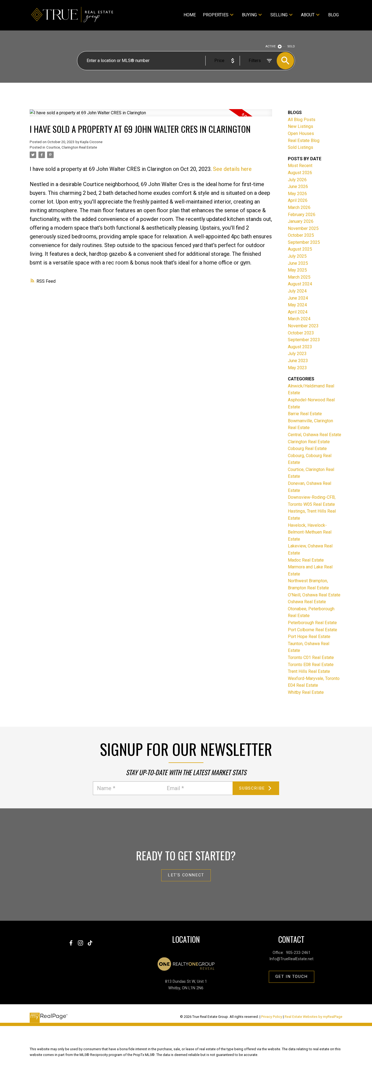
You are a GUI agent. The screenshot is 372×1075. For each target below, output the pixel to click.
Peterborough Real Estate (312, 622)
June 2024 (298, 298)
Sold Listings (300, 147)
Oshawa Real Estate (307, 601)
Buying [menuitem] (249, 14)
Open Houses (301, 133)
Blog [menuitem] (333, 14)
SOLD (291, 46)
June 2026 (298, 186)
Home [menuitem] (190, 14)
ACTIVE (271, 46)
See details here (232, 169)
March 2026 (299, 207)
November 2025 (303, 228)
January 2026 (300, 221)
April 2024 (297, 312)
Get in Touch (291, 976)
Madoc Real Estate (306, 560)
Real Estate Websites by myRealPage (313, 1017)
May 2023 (297, 367)
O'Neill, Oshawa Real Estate (314, 594)
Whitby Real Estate (306, 692)
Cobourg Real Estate (307, 448)
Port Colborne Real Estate (312, 629)
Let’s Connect (186, 875)
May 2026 (297, 193)
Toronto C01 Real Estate (311, 657)
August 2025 (300, 249)
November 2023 (303, 325)
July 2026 (297, 179)
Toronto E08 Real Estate (311, 664)
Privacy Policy (271, 1017)
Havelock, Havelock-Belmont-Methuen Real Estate (309, 532)
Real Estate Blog (303, 140)
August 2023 (300, 346)
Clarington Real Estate (309, 441)
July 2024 (297, 291)
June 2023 (298, 360)
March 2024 (299, 318)
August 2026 (300, 172)
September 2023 (304, 339)
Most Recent (300, 165)
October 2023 (301, 332)
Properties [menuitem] (215, 14)
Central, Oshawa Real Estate (314, 434)
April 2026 (297, 200)
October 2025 (301, 235)
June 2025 (298, 263)
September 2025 (304, 242)
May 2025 (297, 270)
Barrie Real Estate (305, 413)
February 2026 (301, 214)
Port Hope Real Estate (309, 636)
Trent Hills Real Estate (309, 671)
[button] (186, 875)
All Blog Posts (301, 119)
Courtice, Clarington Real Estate (71, 147)
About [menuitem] (308, 14)
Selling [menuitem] (279, 14)
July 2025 (297, 256)
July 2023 (297, 353)
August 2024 (300, 284)
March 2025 (299, 277)
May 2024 (297, 304)
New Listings (300, 126)
